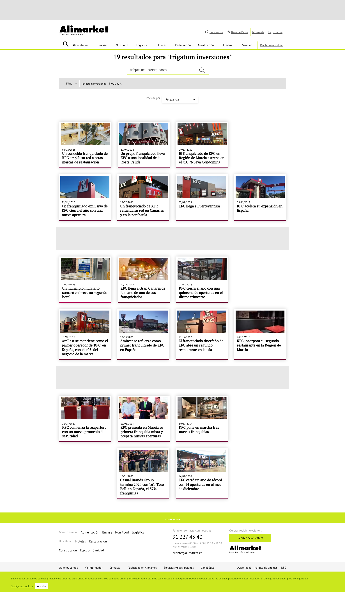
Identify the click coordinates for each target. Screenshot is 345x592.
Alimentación (80, 45)
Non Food (122, 45)
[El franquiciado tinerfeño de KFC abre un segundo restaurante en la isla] (202, 334)
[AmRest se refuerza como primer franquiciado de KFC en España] (143, 334)
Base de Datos (239, 32)
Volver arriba (172, 519)
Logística (141, 45)
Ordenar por (152, 98)
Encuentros (216, 32)
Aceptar (41, 586)
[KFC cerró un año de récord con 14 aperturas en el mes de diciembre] (202, 473)
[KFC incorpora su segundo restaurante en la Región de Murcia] (260, 334)
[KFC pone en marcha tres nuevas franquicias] (202, 419)
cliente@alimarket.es (187, 553)
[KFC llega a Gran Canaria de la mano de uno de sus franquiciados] (144, 279)
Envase (102, 45)
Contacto (115, 567)
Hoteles (161, 45)
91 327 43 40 (187, 536)
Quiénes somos (68, 567)
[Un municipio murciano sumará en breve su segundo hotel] (85, 279)
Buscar (65, 44)
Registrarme (275, 32)
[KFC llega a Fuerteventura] (202, 197)
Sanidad (247, 45)
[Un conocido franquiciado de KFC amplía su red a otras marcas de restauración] (85, 145)
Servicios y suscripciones (179, 567)
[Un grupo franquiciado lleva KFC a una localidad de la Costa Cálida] (144, 145)
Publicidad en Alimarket (142, 567)
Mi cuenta (258, 32)
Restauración (183, 45)
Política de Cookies (265, 567)
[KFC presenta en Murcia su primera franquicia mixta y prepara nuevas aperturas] (144, 419)
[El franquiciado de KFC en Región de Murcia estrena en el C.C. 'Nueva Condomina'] (202, 145)
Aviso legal (244, 567)
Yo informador (93, 567)
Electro (227, 45)
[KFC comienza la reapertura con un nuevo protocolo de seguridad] (85, 419)
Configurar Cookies (22, 586)
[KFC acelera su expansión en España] (260, 197)
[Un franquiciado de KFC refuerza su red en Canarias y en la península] (143, 197)
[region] (172, 582)
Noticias (114, 83)
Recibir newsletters (271, 45)
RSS (283, 567)
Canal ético (208, 567)
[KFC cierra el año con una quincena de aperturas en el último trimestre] (202, 279)
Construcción (206, 45)
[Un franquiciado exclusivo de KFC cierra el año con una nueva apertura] (85, 197)
